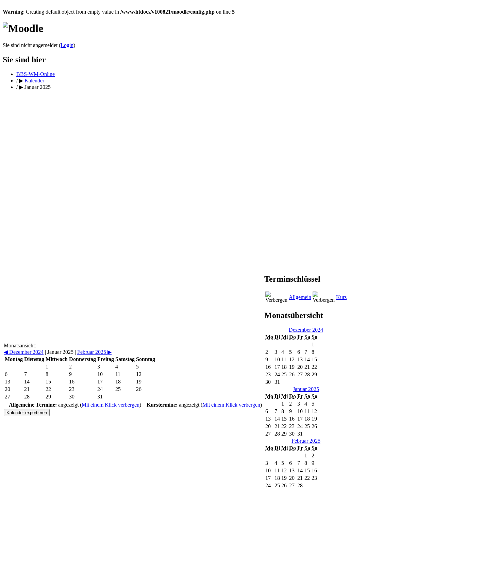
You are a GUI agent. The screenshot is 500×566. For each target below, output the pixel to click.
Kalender (34, 80)
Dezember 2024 (24, 352)
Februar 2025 (94, 352)
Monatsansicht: (20, 345)
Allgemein (300, 297)
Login (67, 45)
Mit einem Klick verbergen (110, 405)
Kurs (341, 297)
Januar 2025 (306, 389)
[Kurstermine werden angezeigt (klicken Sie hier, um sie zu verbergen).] (324, 297)
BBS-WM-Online (35, 74)
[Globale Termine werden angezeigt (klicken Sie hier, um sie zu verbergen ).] (276, 297)
